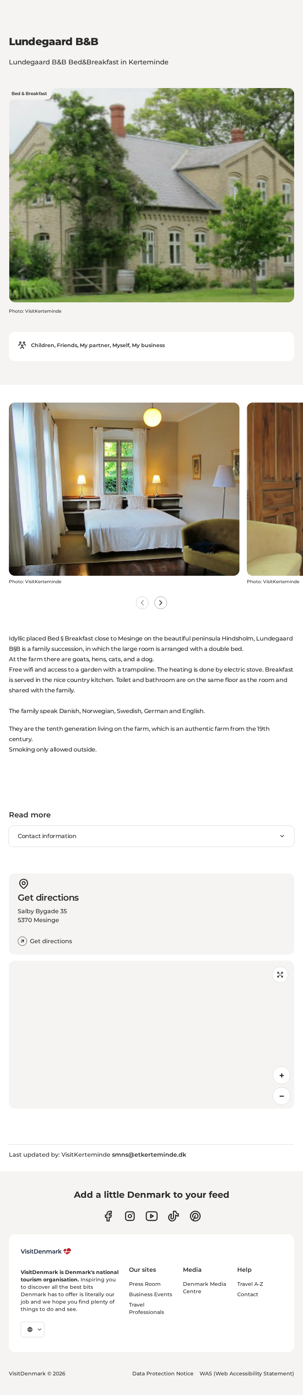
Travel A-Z (250, 1284)
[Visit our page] (129, 1216)
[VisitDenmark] (46, 1251)
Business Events (150, 1294)
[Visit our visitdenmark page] (151, 1216)
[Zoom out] (281, 1096)
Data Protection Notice (163, 1373)
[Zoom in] (281, 1075)
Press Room (145, 1284)
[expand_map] (280, 975)
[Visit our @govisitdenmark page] (173, 1216)
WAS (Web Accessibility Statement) (247, 1373)
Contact (247, 1294)
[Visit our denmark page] (108, 1216)
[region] (151, 1035)
